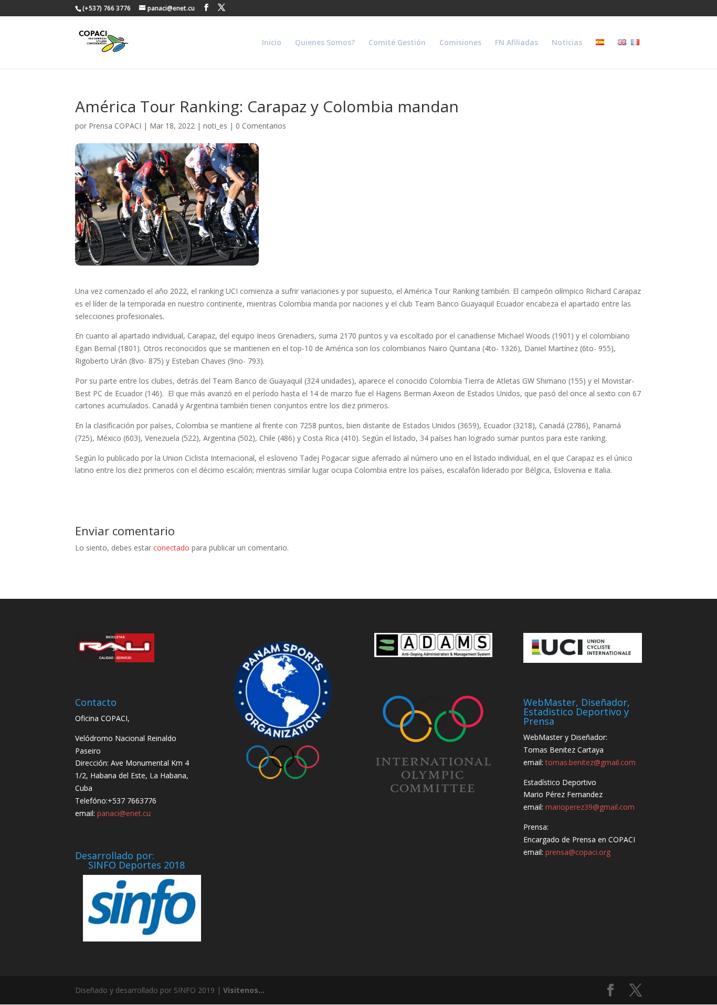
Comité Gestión (397, 43)
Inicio (271, 43)
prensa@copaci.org (577, 852)
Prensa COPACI (115, 126)
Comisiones (460, 43)
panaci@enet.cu (124, 813)
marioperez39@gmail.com (590, 807)
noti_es (215, 126)
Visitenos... (244, 990)
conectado (171, 548)
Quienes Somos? (325, 43)
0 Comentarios (261, 126)
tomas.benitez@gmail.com (590, 762)
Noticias (567, 43)
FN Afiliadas (516, 43)
